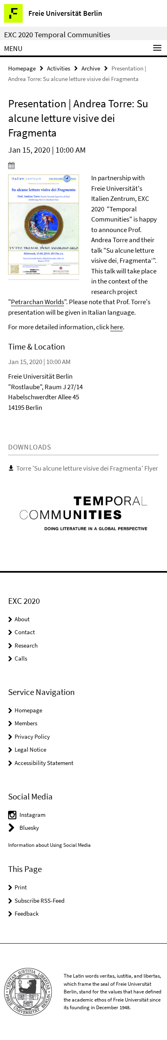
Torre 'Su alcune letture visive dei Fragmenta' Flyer (87, 468)
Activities (58, 68)
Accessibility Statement (44, 763)
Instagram (32, 814)
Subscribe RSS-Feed (39, 900)
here (116, 326)
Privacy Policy (32, 736)
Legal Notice (30, 749)
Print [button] (21, 887)
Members (26, 723)
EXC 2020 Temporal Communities (57, 34)
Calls (21, 658)
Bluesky (29, 827)
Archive (90, 68)
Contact (25, 632)
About (22, 619)
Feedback (27, 913)
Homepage (22, 68)
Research (26, 645)
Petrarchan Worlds (37, 301)
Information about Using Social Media (49, 845)
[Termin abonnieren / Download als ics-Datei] (83, 165)
